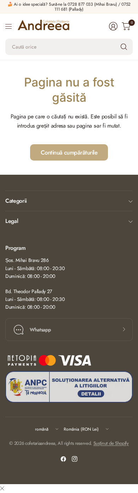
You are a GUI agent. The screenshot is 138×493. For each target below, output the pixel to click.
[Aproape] (2, 489)
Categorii (16, 201)
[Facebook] (63, 459)
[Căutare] (124, 47)
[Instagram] (74, 459)
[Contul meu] (113, 26)
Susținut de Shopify (111, 443)
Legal (11, 221)
